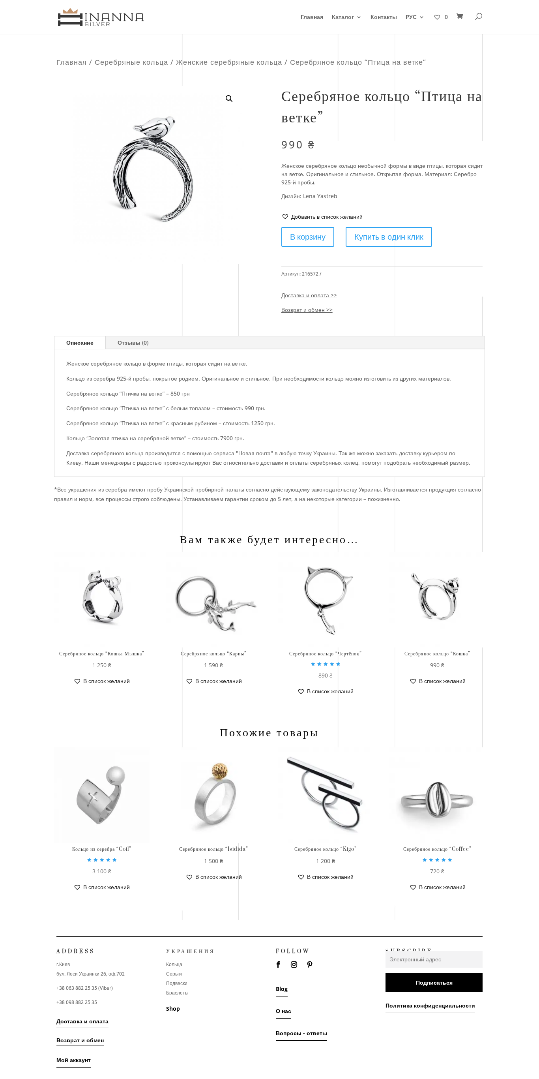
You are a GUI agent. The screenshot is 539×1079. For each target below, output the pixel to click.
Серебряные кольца (131, 62)
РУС (411, 17)
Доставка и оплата (82, 1021)
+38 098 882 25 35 (76, 1002)
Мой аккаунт (73, 1060)
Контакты (384, 17)
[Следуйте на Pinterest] (309, 964)
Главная (312, 17)
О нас (283, 1011)
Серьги (174, 973)
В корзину (308, 236)
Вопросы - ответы (301, 1033)
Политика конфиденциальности (430, 1005)
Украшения (190, 951)
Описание (80, 342)
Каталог (343, 17)
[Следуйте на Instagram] (294, 964)
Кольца (174, 964)
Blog (282, 989)
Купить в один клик (388, 236)
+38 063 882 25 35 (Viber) (84, 988)
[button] (322, 216)
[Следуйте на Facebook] (278, 964)
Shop (173, 1008)
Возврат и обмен (80, 1040)
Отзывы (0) (133, 342)
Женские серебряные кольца (229, 62)
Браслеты (177, 992)
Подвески (176, 983)
